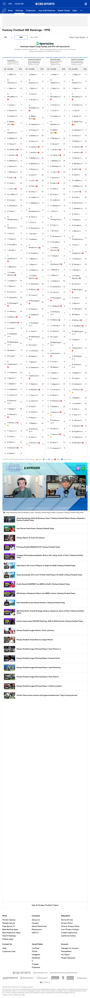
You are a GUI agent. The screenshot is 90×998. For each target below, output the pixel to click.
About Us (36, 920)
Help (4, 948)
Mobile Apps (7, 939)
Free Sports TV (8, 926)
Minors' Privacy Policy (70, 926)
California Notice (68, 933)
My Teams (65, 954)
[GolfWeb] (45, 982)
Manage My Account (70, 948)
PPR (21, 37)
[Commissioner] (57, 977)
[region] (45, 486)
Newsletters (66, 951)
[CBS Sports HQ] (40, 972)
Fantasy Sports (8, 923)
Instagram (36, 954)
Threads (35, 964)
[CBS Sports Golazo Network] (63, 972)
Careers (35, 923)
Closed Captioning (69, 930)
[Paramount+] (42, 977)
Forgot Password (68, 958)
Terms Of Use (67, 920)
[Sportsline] (27, 977)
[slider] (45, 503)
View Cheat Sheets (77, 37)
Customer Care (8, 951)
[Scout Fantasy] (82, 978)
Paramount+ (37, 929)
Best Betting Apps (10, 929)
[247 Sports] (10, 977)
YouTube (35, 948)
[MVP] (70, 977)
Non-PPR (34, 37)
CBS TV (35, 932)
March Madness (9, 936)
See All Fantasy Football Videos (45, 905)
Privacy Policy (67, 923)
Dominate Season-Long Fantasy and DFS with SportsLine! (45, 46)
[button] (4, 4)
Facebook (36, 958)
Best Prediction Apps (11, 932)
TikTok (34, 951)
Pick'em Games (8, 920)
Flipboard (36, 967)
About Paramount (39, 926)
